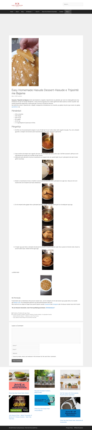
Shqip (67, 11)
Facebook (47, 304)
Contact (61, 11)
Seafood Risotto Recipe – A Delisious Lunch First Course (26, 316)
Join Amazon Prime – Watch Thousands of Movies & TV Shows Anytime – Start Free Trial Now (20, 417)
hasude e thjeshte (29, 314)
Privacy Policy (69, 427)
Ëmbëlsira (15, 313)
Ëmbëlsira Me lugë (22, 313)
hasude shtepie (37, 314)
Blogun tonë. (17, 302)
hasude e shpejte (21, 314)
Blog (22, 11)
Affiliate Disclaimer (78, 427)
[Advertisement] (46, 23)
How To (37, 11)
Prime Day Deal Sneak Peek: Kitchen (19, 393)
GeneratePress (33, 427)
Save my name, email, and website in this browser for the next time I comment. (34, 356)
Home (11, 11)
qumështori (15, 107)
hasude (15, 314)
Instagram (55, 304)
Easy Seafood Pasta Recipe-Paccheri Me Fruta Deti (24, 317)
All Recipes (29, 11)
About (17, 11)
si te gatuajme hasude (47, 314)
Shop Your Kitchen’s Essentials (49, 11)
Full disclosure (50, 307)
